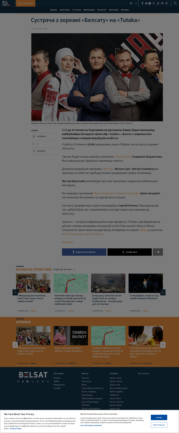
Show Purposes (159, 425)
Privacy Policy (15, 428)
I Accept (159, 417)
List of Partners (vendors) (91, 425)
